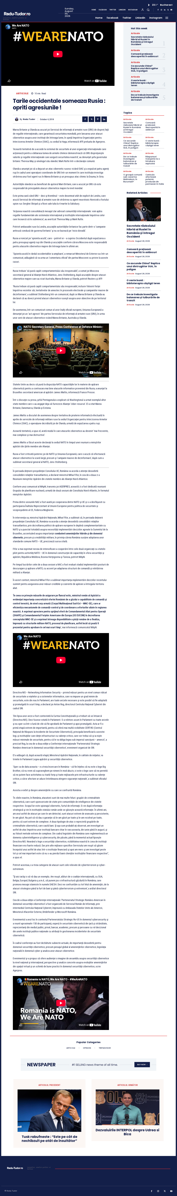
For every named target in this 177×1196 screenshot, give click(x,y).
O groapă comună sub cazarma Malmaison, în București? (132, 178)
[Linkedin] (164, 10)
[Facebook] (158, 10)
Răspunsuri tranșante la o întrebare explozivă (152, 160)
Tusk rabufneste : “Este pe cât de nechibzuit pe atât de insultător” (49, 1139)
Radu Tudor (29, 119)
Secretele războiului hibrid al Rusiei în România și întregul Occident (142, 40)
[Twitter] (168, 10)
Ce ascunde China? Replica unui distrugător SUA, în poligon (144, 68)
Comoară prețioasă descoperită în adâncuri (144, 55)
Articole (22, 93)
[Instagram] (161, 10)
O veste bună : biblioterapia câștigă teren (142, 83)
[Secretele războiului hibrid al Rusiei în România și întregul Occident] (144, 209)
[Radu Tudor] (17, 119)
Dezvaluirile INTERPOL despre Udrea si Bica (127, 1132)
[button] (148, 9)
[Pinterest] (98, 119)
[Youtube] (171, 10)
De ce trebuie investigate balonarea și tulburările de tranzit (145, 97)
